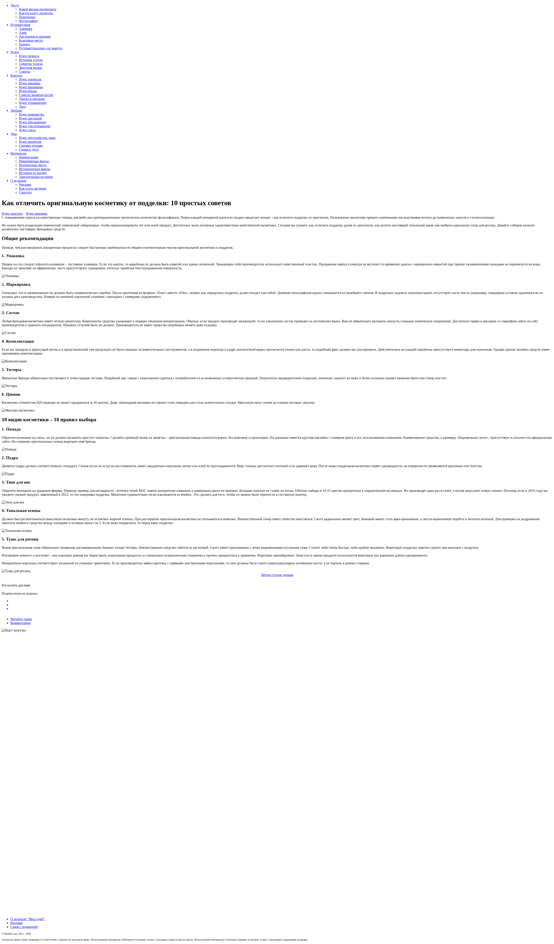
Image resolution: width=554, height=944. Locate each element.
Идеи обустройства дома (37, 138)
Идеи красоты (12, 213)
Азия (22, 32)
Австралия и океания (34, 36)
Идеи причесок (30, 79)
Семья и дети (29, 149)
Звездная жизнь (30, 67)
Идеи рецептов (30, 142)
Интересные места (32, 165)
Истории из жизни (33, 173)
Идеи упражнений (32, 103)
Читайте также (21, 619)
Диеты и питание (32, 99)
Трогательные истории (36, 177)
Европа (24, 44)
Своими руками (31, 145)
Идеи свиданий (30, 118)
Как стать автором (32, 188)
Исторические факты (34, 169)
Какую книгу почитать (36, 13)
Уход (22, 106)
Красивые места (31, 40)
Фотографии (28, 21)
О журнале (18, 180)
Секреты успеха (31, 64)
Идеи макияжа (29, 83)
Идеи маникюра (31, 87)
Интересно (18, 153)
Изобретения (28, 157)
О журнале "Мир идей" (27, 919)
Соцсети (25, 192)
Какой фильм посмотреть (37, 9)
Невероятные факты (34, 161)
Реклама (25, 184)
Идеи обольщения (32, 122)
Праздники (27, 17)
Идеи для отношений (34, 126)
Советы (24, 71)
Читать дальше (277, 575)
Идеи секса (27, 130)
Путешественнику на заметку (41, 48)
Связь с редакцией (24, 927)
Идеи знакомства (31, 114)
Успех (14, 52)
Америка (25, 29)
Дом (13, 134)
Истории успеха (31, 60)
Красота (16, 75)
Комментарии (20, 623)
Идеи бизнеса (29, 56)
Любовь (16, 110)
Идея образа (28, 91)
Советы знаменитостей (36, 95)
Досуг (14, 5)
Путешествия (20, 25)
